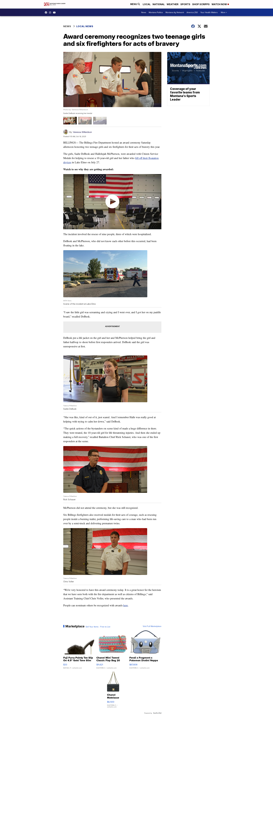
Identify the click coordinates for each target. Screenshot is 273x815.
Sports (185, 4)
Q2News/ (46, 12)
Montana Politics (156, 12)
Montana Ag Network (175, 12)
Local (147, 4)
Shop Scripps (201, 4)
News (143, 12)
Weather (172, 4)
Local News (84, 26)
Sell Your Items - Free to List (98, 627)
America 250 (192, 12)
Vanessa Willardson (82, 132)
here (125, 605)
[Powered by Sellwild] (157, 713)
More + (224, 12)
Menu (134, 4)
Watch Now (220, 4)
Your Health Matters (209, 12)
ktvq (50, 12)
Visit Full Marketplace (152, 626)
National (159, 4)
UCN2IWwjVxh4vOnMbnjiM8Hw (55, 12)
